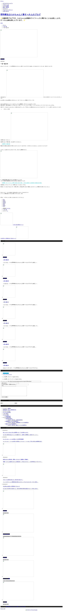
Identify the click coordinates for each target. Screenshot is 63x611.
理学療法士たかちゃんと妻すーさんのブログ (20, 14)
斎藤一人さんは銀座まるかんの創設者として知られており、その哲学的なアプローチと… (22, 461)
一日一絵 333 (6, 302)
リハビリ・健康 (7, 408)
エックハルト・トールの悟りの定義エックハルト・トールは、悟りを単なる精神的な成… (22, 441)
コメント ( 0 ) (6, 373)
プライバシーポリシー (8, 9)
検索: (1, 403)
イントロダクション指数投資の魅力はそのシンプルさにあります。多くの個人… (20, 482)
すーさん (8, 208)
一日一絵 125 (6, 365)
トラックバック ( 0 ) (7, 374)
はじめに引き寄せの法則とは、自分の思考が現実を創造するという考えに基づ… (20, 488)
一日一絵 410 (6, 259)
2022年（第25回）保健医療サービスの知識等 (18, 422)
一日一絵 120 (6, 323)
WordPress (8, 416)
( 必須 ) (4, 383)
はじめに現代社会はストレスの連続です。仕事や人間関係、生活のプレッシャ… (20, 434)
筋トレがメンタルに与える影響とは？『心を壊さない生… (16, 432)
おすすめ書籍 (6, 5)
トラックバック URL (5, 381)
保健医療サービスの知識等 (11, 421)
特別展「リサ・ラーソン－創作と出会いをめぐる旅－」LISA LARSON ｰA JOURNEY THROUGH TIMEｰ (22, 182)
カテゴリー (5, 8)
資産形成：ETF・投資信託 (9, 409)
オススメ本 (6, 414)
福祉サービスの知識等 (10, 423)
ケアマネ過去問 (7, 417)
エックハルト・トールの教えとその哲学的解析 (13, 439)
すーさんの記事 (7, 412)
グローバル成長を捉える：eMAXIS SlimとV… (13, 479)
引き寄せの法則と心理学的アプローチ (11, 486)
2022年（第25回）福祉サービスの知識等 (17, 425)
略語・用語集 (6, 7)
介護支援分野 (8, 418)
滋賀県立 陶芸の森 (6, 143)
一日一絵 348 (6, 280)
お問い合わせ (6, 11)
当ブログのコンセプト (8, 3)
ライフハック (6, 411)
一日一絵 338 (6, 344)
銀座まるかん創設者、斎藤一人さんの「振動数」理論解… (16, 459)
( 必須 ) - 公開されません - (8, 384)
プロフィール (6, 4)
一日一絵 (2, 59)
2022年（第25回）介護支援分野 (15, 419)
